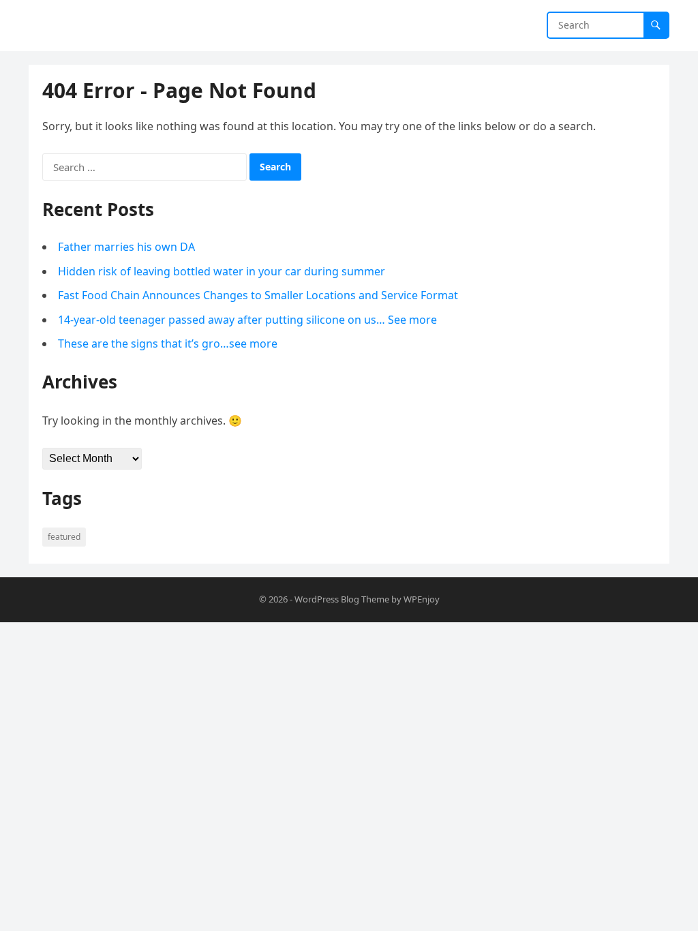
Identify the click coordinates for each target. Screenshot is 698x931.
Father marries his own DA (126, 246)
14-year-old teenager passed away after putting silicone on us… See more (247, 319)
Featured (64, 537)
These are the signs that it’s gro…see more (167, 343)
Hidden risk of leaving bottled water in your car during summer (221, 271)
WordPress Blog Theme (341, 599)
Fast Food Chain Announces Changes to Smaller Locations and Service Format (258, 295)
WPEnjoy (422, 599)
